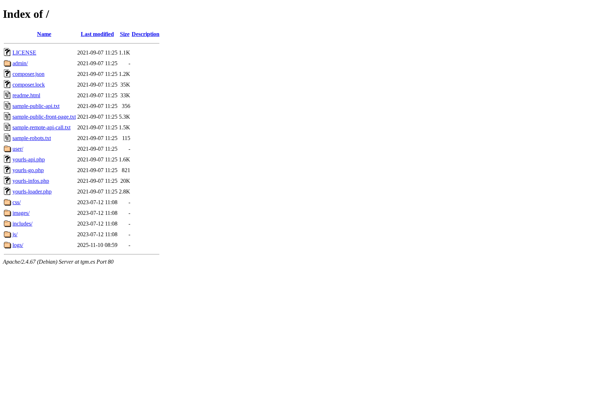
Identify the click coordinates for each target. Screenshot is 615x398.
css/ (16, 202)
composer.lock (28, 85)
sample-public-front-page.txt (44, 117)
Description (145, 34)
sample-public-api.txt (35, 106)
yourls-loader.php (32, 191)
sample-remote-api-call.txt (41, 127)
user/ (17, 149)
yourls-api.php (28, 159)
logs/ (17, 245)
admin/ (20, 63)
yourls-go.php (28, 170)
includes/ (22, 224)
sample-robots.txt (31, 138)
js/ (14, 234)
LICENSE (24, 53)
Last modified (97, 34)
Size (125, 34)
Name (44, 34)
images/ (21, 213)
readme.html (26, 95)
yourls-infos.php (30, 181)
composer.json (28, 74)
